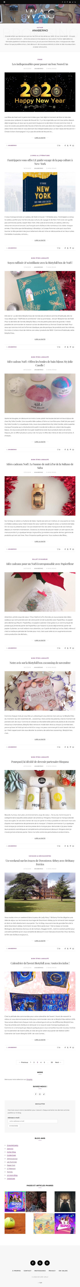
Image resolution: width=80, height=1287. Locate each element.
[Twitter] (67, 145)
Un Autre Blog (12, 1175)
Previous (24, 1062)
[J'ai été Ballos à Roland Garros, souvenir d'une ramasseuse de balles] (15, 1224)
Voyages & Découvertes (40, 856)
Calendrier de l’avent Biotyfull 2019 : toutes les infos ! (40, 963)
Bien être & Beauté (40, 258)
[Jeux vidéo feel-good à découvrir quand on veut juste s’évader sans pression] (44, 1224)
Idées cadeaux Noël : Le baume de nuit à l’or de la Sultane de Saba (40, 466)
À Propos (16, 1271)
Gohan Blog (11, 1152)
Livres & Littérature (40, 155)
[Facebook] (65, 145)
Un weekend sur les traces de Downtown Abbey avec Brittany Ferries (40, 862)
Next (57, 1062)
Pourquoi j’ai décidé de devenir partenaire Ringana (40, 761)
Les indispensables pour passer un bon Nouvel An (40, 64)
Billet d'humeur (40, 559)
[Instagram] (47, 1263)
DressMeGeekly (12, 1145)
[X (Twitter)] (40, 1263)
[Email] (73, 145)
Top (40, 1282)
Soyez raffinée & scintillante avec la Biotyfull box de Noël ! (40, 262)
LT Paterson (11, 1168)
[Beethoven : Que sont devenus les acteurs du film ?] (36, 1202)
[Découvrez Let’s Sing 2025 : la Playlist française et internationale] (65, 1224)
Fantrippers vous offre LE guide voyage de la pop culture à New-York (40, 161)
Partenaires (40, 1271)
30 (52, 1062)
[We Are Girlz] (40, 13)
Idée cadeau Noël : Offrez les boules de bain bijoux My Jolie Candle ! (40, 363)
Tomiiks (10, 1172)
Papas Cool (11, 1165)
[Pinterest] (70, 145)
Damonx (10, 1149)
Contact (27, 1271)
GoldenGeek (11, 1155)
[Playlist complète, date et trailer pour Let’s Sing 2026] (15, 1202)
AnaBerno (38, 68)
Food (40, 59)
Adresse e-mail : (14, 1118)
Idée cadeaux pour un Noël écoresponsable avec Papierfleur (40, 564)
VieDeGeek (11, 1179)
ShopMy (29, 1079)
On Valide (63, 1271)
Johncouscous (12, 1159)
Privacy (52, 1271)
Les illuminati (12, 1162)
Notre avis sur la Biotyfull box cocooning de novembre (40, 662)
